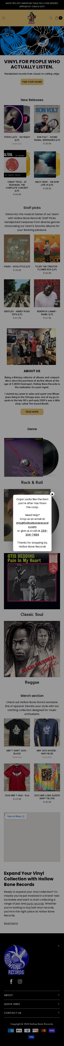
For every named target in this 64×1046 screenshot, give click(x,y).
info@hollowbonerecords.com (32, 525)
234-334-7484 (36, 533)
